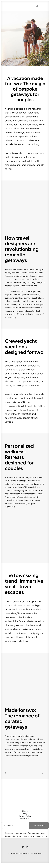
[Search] (35, 6)
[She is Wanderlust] (19, 6)
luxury (35, 124)
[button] (44, 6)
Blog (25, 813)
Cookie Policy (25, 818)
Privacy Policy (25, 816)
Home (25, 811)
